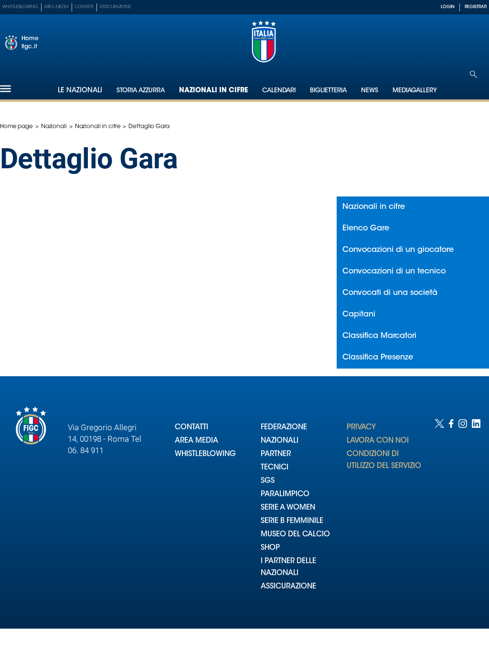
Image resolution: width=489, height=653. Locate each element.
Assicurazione (115, 7)
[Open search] (473, 74)
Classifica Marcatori (379, 336)
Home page (16, 127)
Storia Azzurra (141, 90)
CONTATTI (191, 427)
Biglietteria (328, 90)
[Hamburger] (5, 88)
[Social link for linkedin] (476, 514)
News (369, 90)
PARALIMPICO (285, 494)
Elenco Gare (365, 228)
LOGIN (448, 7)
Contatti (84, 7)
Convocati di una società (389, 293)
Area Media (56, 7)
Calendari (279, 90)
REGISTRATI (476, 7)
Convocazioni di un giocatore (398, 250)
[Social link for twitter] (439, 514)
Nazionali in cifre (213, 90)
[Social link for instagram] (462, 514)
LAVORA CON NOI (378, 441)
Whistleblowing (20, 7)
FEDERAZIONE (284, 427)
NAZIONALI (279, 441)
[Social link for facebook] (451, 514)
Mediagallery (415, 90)
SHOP (270, 548)
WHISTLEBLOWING (205, 454)
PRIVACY (361, 427)
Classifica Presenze (377, 357)
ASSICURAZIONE (288, 586)
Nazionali (54, 127)
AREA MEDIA (196, 441)
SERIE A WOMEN (288, 508)
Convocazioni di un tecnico (394, 271)
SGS (268, 481)
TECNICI (274, 467)
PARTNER (276, 454)
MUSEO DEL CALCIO (295, 534)
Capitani (358, 314)
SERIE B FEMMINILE (292, 521)
